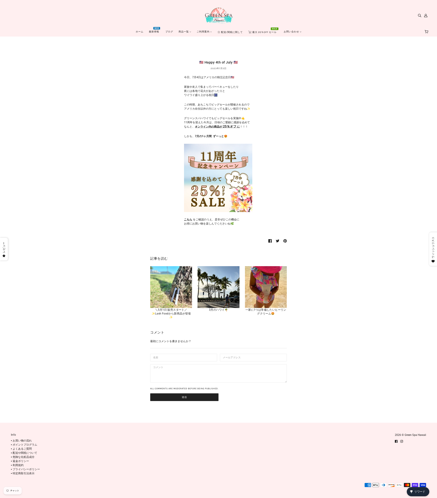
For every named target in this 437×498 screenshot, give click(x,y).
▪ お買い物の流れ (21, 440)
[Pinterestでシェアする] (285, 240)
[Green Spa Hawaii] (218, 15)
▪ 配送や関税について (24, 452)
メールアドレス (231, 357)
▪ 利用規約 (17, 465)
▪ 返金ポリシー (20, 461)
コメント (158, 367)
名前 (155, 357)
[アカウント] (426, 15)
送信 (184, 397)
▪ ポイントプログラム (24, 444)
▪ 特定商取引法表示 (22, 473)
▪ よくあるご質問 (21, 448)
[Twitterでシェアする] (277, 240)
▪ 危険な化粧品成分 (22, 457)
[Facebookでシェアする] (270, 240)
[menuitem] (139, 31)
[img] (420, 15)
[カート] (427, 32)
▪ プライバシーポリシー (25, 469)
